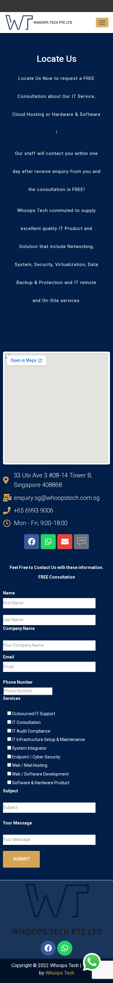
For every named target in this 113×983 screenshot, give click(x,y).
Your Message (17, 823)
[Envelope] (64, 541)
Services (11, 698)
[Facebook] (31, 541)
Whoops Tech (60, 973)
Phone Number (18, 682)
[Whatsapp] (48, 541)
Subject (10, 790)
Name (9, 593)
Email (8, 657)
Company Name (19, 628)
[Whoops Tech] (41, 22)
